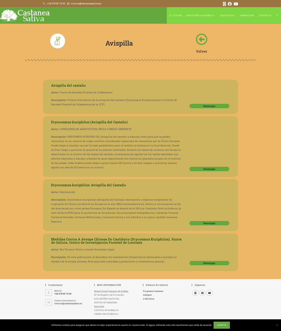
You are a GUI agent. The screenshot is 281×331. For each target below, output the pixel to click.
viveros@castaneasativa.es (68, 303)
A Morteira (148, 298)
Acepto (221, 325)
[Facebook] (202, 293)
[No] (277, 325)
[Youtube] (210, 293)
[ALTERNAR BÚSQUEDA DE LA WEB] (277, 15)
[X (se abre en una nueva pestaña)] (224, 4)
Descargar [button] (209, 106)
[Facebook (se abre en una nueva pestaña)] (230, 4)
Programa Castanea (153, 291)
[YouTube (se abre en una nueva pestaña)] (235, 4)
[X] (195, 293)
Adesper (147, 294)
